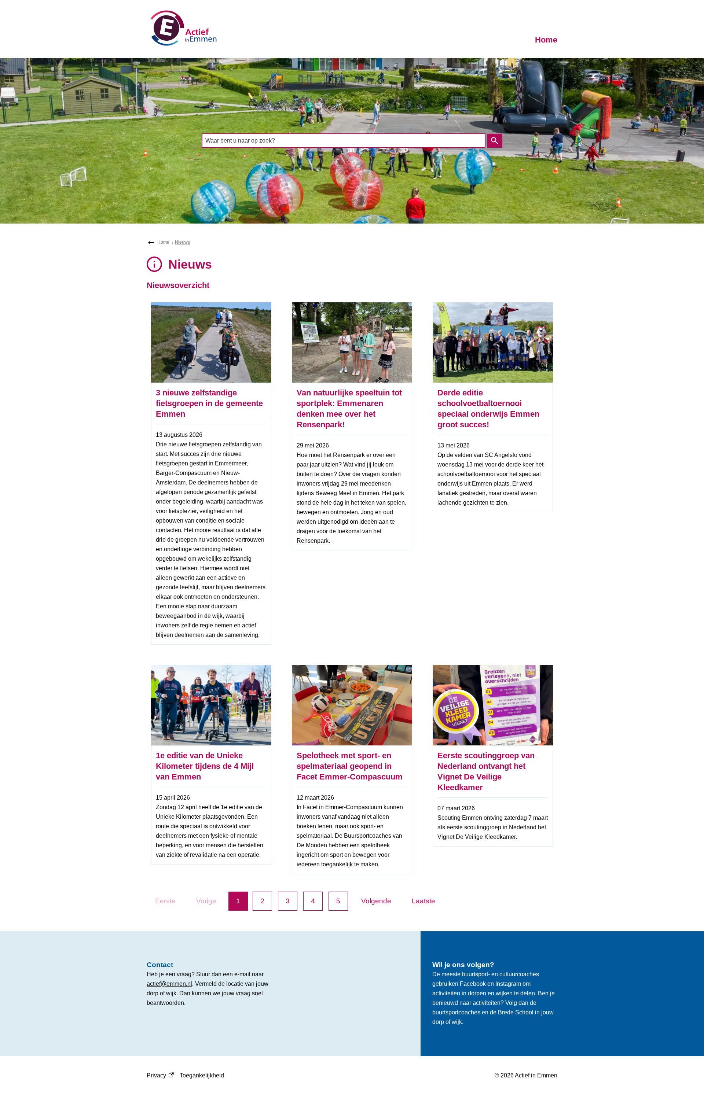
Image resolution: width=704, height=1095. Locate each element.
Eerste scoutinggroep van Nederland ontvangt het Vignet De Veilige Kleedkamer (486, 771)
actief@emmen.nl (169, 984)
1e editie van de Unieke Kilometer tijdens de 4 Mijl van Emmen (205, 766)
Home (546, 39)
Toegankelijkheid (202, 1075)
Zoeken (494, 141)
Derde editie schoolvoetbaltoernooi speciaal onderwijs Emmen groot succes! (488, 408)
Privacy (160, 1076)
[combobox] (343, 140)
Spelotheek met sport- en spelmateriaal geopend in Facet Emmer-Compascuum (350, 766)
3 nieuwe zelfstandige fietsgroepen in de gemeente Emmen (209, 403)
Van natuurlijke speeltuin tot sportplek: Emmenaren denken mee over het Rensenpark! (349, 408)
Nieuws (182, 242)
